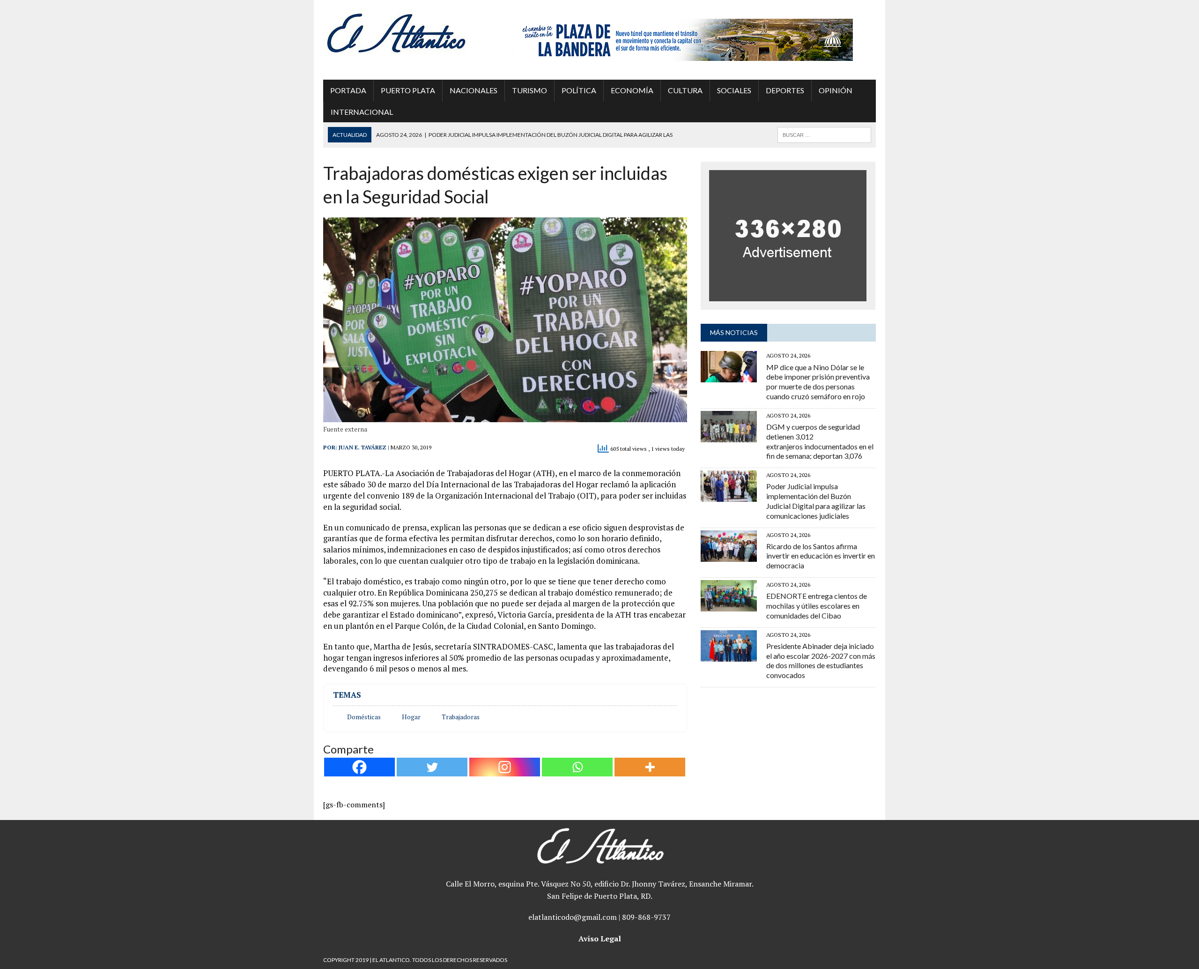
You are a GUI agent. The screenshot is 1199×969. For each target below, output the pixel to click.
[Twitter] (432, 767)
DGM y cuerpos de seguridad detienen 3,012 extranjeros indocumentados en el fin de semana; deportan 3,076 (819, 441)
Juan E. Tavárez (362, 447)
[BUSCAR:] (824, 133)
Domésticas (364, 717)
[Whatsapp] (577, 767)
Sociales (734, 90)
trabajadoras (461, 717)
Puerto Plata (408, 90)
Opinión (835, 90)
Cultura (685, 90)
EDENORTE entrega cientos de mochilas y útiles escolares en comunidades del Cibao (816, 605)
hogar (411, 717)
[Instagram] (504, 767)
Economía (632, 90)
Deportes (785, 90)
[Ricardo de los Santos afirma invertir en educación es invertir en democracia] (729, 555)
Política (579, 90)
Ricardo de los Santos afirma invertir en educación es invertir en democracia (820, 556)
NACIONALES (473, 90)
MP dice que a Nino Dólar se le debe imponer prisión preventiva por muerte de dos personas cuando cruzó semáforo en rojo (818, 382)
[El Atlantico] (410, 32)
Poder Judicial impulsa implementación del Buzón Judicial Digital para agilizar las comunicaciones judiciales (816, 501)
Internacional (362, 111)
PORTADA (348, 90)
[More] (649, 767)
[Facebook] (359, 767)
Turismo (529, 90)
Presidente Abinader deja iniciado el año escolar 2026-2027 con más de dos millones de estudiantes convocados (820, 660)
